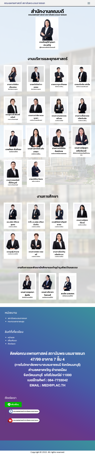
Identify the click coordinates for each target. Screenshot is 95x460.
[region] (47, 154)
